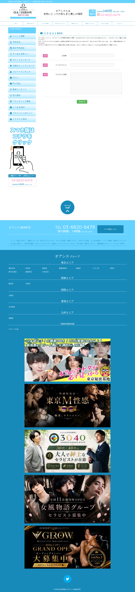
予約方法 (15, 42)
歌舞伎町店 (63, 268)
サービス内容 (45, 23)
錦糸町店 (28, 272)
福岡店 (11, 318)
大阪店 (11, 295)
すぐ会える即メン (19, 54)
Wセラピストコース (60, 23)
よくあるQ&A (17, 107)
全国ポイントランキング (22, 66)
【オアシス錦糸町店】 (73, 589)
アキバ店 (96, 268)
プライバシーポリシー (21, 113)
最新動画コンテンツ (104, 243)
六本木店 (45, 272)
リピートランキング (20, 72)
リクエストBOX (18, 119)
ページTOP (67, 206)
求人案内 (15, 95)
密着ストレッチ (33, 240)
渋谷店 (27, 268)
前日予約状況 (17, 48)
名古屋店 (12, 307)
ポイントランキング (20, 60)
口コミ (14, 77)
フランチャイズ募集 (20, 101)
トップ (12, 240)
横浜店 (11, 283)
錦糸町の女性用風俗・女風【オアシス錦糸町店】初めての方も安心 (30, 1)
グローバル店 (13, 329)
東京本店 (12, 268)
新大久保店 (13, 272)
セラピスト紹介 (104, 23)
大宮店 (27, 283)
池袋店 (78, 268)
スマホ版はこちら (110, 229)
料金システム (75, 23)
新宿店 (44, 268)
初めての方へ (30, 23)
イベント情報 (17, 36)
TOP (15, 23)
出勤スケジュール (89, 23)
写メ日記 (15, 83)
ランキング (119, 23)
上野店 (112, 268)
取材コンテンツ (18, 89)
